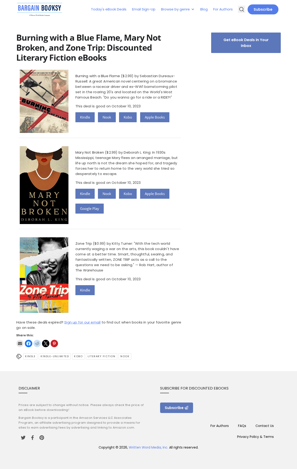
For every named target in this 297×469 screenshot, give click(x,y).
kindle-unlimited (55, 356)
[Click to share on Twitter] (45, 343)
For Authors (223, 9)
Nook (107, 117)
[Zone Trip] (44, 311)
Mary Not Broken (89, 152)
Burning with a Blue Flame (97, 75)
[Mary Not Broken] (44, 222)
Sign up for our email (82, 322)
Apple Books (155, 117)
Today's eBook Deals (108, 9)
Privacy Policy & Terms (255, 436)
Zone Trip (83, 243)
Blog (204, 9)
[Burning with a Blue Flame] (44, 131)
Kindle (85, 117)
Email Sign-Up (143, 9)
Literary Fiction (101, 356)
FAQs (242, 425)
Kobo (128, 117)
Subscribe (263, 9)
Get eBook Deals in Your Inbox (246, 42)
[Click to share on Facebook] (28, 343)
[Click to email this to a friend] (20, 343)
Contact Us (264, 425)
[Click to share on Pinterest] (54, 343)
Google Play (89, 208)
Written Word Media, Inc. (148, 447)
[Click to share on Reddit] (37, 343)
